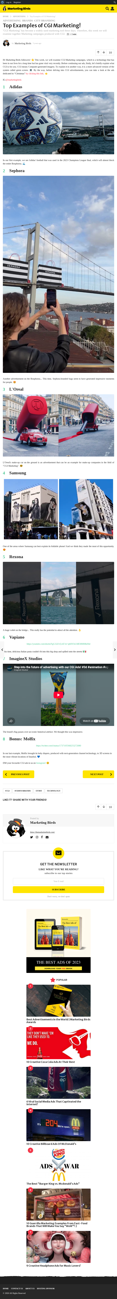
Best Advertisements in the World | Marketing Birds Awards (58, 1021)
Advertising (12, 20)
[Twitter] (31, 837)
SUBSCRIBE (58, 889)
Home (6, 1288)
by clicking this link (35, 73)
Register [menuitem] (17, 2)
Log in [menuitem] (8, 2)
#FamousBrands (23, 791)
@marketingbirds (13, 80)
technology (53, 791)
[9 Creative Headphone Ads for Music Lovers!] (58, 1247)
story (39, 791)
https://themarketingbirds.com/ (42, 832)
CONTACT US (17, 1288)
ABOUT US (30, 1288)
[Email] (47, 837)
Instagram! (41, 763)
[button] (107, 8)
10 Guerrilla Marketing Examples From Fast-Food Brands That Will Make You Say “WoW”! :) (56, 1225)
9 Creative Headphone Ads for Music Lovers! (53, 1265)
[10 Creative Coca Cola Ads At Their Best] (58, 1043)
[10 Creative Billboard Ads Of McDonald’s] (58, 1125)
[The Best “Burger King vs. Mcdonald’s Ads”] (58, 1165)
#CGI (7, 791)
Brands (27, 20)
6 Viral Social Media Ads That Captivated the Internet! (53, 1103)
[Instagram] (37, 837)
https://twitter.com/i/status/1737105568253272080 (58, 745)
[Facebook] (42, 837)
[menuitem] (2, 2)
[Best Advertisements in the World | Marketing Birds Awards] (58, 1001)
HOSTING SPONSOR (46, 1288)
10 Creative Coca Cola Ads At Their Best (50, 1062)
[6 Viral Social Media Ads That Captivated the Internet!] (58, 1083)
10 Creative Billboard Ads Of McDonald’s (51, 1144)
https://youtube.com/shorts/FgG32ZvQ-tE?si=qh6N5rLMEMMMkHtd (58, 644)
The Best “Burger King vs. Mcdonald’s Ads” (53, 1183)
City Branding (44, 20)
